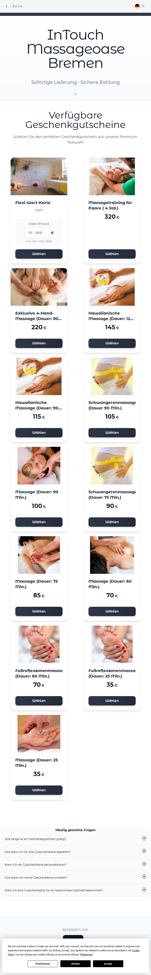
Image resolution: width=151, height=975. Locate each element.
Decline (75, 963)
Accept (108, 963)
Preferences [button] (86, 954)
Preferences (43, 963)
